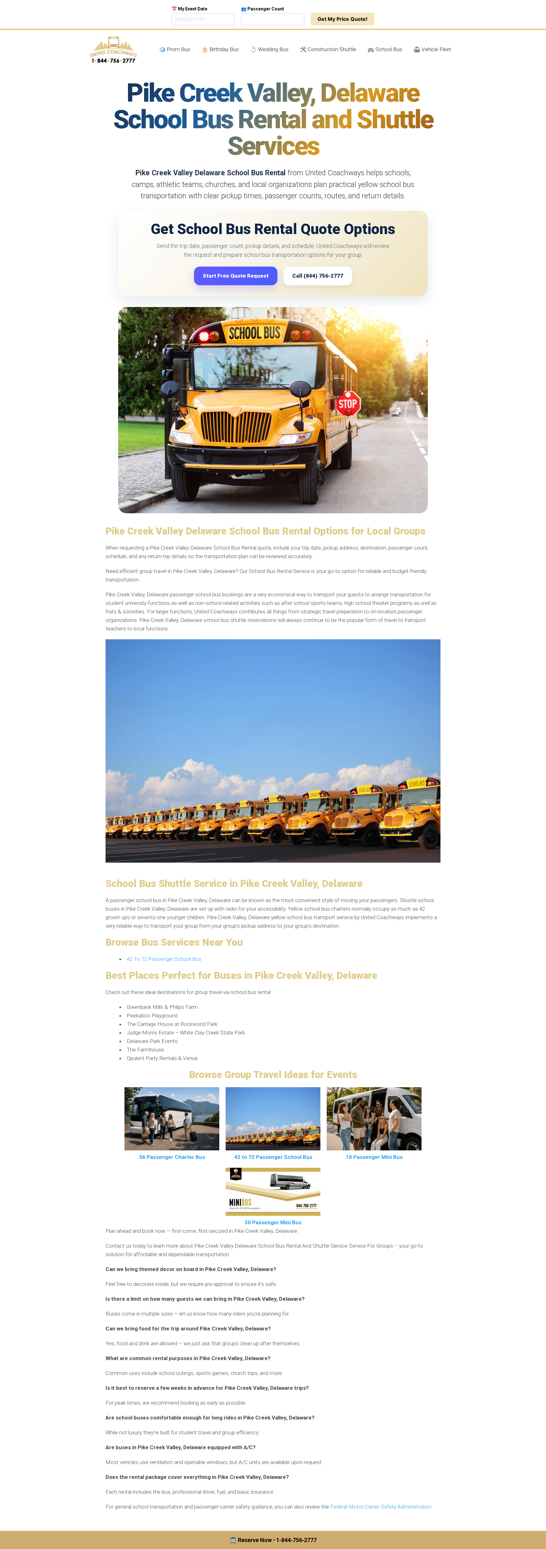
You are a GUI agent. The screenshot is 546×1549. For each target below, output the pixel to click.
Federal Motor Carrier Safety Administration (380, 1507)
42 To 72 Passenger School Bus (164, 959)
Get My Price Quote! (342, 19)
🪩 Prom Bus (174, 49)
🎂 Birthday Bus (220, 49)
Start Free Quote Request (236, 276)
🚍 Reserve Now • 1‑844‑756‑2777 (273, 1540)
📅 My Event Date (189, 8)
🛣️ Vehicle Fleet (432, 49)
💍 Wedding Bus (269, 49)
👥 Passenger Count (262, 8)
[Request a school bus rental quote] (273, 410)
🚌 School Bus (384, 49)
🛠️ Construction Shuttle (328, 49)
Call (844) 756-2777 (317, 276)
